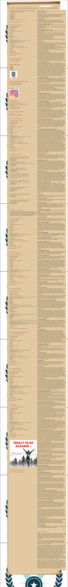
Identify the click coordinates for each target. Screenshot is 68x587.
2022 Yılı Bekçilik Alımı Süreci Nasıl (15, 108)
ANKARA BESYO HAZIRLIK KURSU (16, 83)
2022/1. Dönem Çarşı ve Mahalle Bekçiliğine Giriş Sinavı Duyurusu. (19, 104)
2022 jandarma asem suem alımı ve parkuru (16, 84)
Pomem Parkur (12, 113)
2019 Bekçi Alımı (13, 105)
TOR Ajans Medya (34, 580)
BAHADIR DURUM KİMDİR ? (15, 60)
